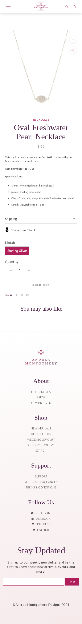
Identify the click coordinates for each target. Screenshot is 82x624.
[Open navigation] (8, 6)
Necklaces (41, 119)
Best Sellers (40, 434)
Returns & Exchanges (41, 482)
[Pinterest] (27, 295)
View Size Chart (23, 230)
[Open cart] (74, 6)
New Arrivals (41, 428)
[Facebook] (16, 295)
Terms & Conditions (41, 487)
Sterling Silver (17, 250)
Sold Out (40, 285)
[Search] (66, 6)
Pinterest (42, 524)
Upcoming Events (41, 403)
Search (40, 450)
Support (41, 476)
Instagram (42, 513)
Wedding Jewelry (41, 439)
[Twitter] (22, 295)
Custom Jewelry (41, 445)
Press (41, 397)
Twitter (42, 529)
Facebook (41, 518)
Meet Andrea (41, 392)
